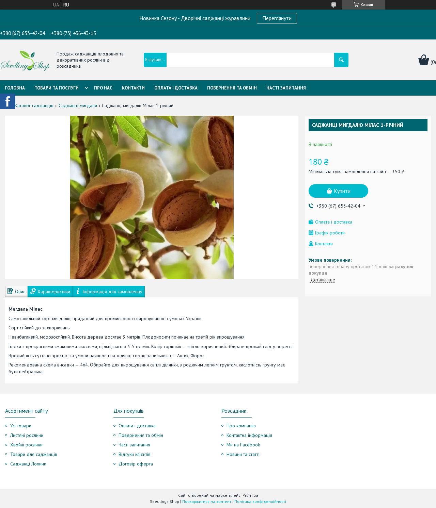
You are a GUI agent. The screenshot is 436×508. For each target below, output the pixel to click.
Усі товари (20, 426)
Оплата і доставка (137, 426)
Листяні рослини (26, 435)
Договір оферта (136, 464)
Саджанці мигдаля (78, 105)
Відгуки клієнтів (135, 454)
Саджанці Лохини (28, 464)
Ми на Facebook (243, 445)
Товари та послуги (56, 88)
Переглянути (277, 18)
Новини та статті (243, 454)
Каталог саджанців (34, 105)
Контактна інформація (249, 435)
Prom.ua (250, 495)
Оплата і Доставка (176, 88)
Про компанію (241, 426)
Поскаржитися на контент (206, 501)
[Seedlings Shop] (25, 60)
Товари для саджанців (33, 454)
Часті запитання (286, 88)
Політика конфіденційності (260, 501)
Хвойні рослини (26, 445)
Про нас (103, 88)
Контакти (133, 88)
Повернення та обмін (232, 88)
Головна (15, 88)
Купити (342, 190)
